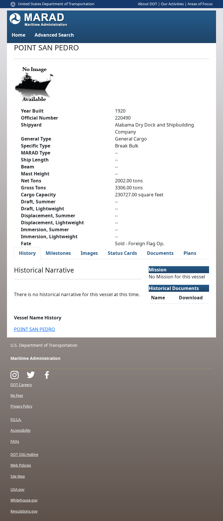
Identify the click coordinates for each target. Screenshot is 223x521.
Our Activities (172, 3)
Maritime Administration (35, 358)
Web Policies (20, 465)
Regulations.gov (23, 511)
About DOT (147, 3)
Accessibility (20, 430)
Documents (160, 253)
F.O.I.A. (15, 419)
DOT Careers (21, 384)
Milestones (58, 253)
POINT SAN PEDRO (34, 329)
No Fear (16, 395)
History (27, 253)
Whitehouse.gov (23, 500)
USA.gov (17, 489)
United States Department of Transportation (56, 3)
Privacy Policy (21, 406)
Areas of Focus (200, 3)
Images (89, 253)
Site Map (17, 476)
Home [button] (18, 35)
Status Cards (122, 253)
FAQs (14, 441)
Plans (190, 253)
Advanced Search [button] (54, 35)
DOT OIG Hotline (24, 454)
